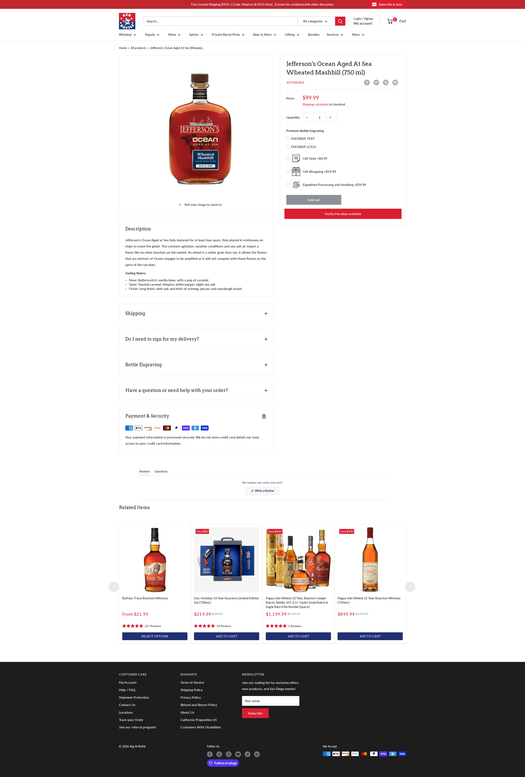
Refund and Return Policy (198, 705)
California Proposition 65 (198, 720)
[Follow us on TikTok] (248, 754)
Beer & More (262, 34)
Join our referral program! (137, 727)
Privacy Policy (190, 697)
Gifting (290, 34)
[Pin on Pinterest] (377, 82)
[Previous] (114, 587)
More (356, 34)
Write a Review (266, 492)
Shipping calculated (315, 104)
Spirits (194, 34)
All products (138, 48)
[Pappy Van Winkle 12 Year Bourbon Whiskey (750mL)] (370, 560)
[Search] (340, 21)
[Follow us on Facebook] (210, 754)
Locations (126, 712)
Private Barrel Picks (226, 34)
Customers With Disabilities (200, 727)
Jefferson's (295, 82)
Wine (172, 34)
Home (123, 48)
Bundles (314, 34)
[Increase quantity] (331, 117)
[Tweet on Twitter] (386, 82)
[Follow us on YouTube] (239, 754)
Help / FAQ (127, 690)
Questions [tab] (161, 472)
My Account (128, 682)
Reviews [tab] (144, 472)
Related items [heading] (134, 507)
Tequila (150, 34)
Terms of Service (192, 682)
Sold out (314, 200)
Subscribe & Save (390, 4)
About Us (187, 712)
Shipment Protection (134, 697)
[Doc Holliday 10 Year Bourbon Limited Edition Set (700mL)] (226, 560)
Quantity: (293, 117)
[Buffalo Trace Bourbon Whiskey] (154, 560)
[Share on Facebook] (367, 82)
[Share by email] (396, 82)
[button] (141, 626)
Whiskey (125, 34)
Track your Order (131, 720)
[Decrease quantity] (308, 117)
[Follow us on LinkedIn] (257, 754)
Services (333, 34)
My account (363, 23)
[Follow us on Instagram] (229, 754)
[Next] (410, 587)
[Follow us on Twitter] (220, 754)
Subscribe (255, 713)
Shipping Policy (191, 690)
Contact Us (127, 705)
